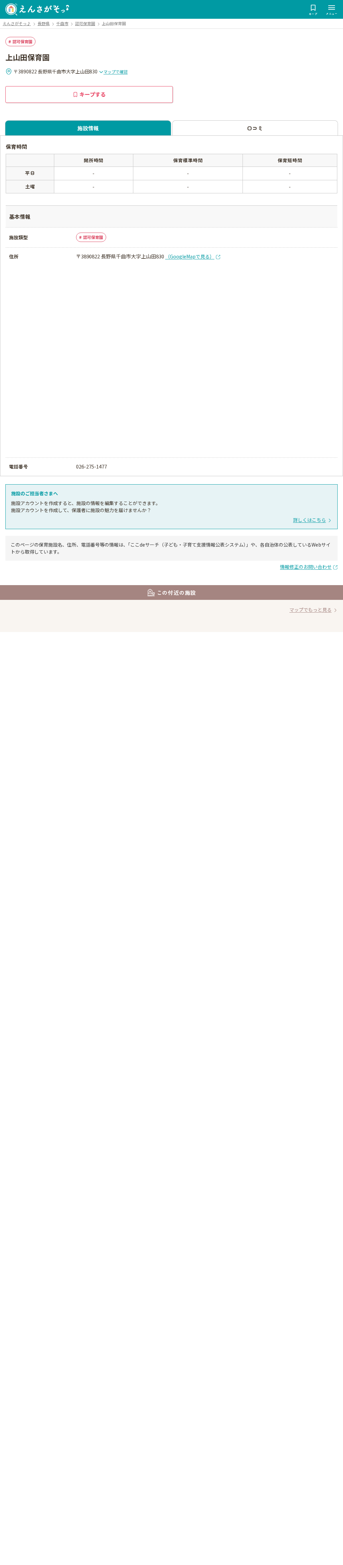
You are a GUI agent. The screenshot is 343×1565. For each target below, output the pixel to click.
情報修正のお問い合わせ (306, 566)
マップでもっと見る (310, 609)
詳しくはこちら (309, 519)
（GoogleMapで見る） (189, 256)
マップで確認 (116, 71)
